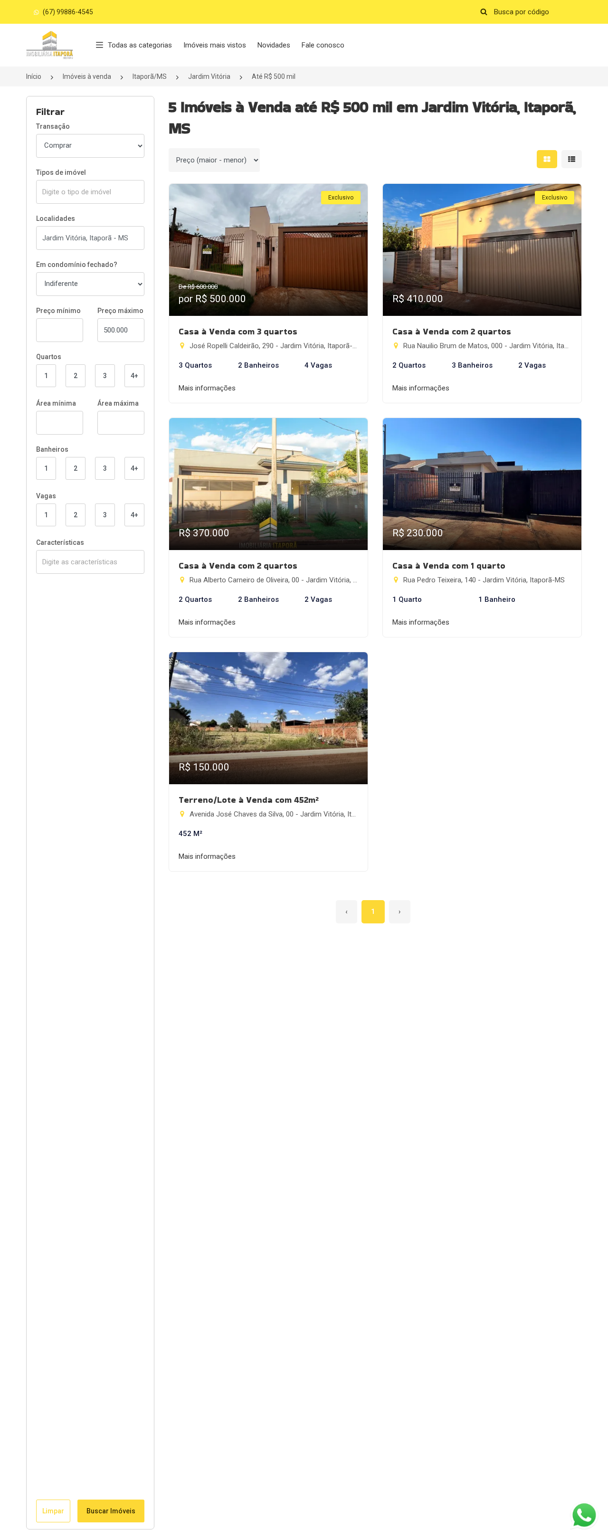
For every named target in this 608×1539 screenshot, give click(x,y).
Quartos (48, 357)
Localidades (55, 218)
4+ (134, 376)
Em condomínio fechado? (76, 264)
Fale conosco (323, 45)
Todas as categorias (140, 45)
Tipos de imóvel (61, 172)
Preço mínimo (58, 310)
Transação (53, 126)
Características (60, 542)
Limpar (53, 1511)
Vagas (46, 496)
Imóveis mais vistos (214, 45)
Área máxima (118, 403)
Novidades (273, 45)
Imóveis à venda (87, 76)
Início (33, 76)
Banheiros (52, 449)
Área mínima (56, 403)
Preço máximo (120, 310)
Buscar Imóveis (110, 1511)
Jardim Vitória (209, 76)
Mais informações (207, 388)
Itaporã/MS (150, 76)
